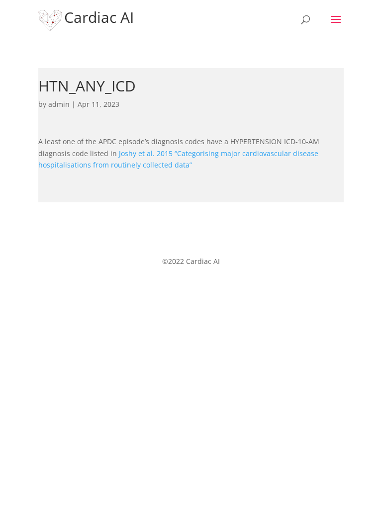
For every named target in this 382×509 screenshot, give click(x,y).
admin (59, 104)
